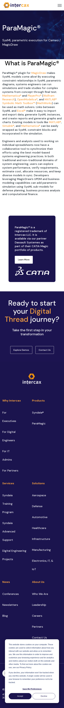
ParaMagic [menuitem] (39, 423)
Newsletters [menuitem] (10, 605)
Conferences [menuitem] (10, 594)
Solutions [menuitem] (38, 483)
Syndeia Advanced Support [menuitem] (8, 531)
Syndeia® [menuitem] (38, 412)
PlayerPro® (34, 96)
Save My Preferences (32, 689)
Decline (44, 696)
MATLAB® (55, 122)
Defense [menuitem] (37, 506)
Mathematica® (11, 96)
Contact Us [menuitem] (39, 637)
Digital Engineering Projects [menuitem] (14, 555)
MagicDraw (39, 73)
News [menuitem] (6, 582)
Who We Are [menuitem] (40, 594)
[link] (16, 5)
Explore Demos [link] (21, 350)
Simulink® (8, 126)
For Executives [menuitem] (9, 417)
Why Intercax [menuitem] (11, 400)
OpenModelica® (27, 99)
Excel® (21, 111)
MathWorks (44, 103)
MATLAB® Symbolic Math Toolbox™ (29, 101)
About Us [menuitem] (38, 582)
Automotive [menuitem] (39, 517)
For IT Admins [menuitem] (7, 455)
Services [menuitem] (8, 483)
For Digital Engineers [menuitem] (9, 436)
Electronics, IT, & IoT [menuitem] (42, 565)
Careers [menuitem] (37, 616)
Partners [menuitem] (37, 627)
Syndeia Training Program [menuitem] (8, 503)
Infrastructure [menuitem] (41, 539)
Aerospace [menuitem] (39, 495)
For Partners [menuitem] (10, 470)
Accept (20, 696)
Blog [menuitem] (5, 616)
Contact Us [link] (45, 350)
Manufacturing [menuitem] (41, 550)
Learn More (24, 259)
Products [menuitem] (38, 400)
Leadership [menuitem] (39, 605)
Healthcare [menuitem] (39, 528)
